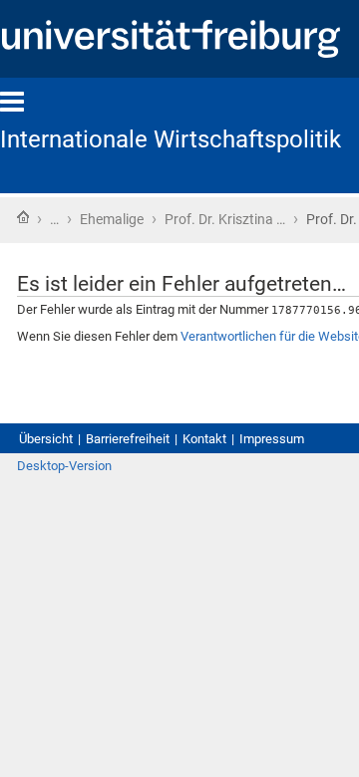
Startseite (23, 217)
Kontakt (204, 438)
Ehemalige (112, 219)
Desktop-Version (64, 465)
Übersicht (46, 438)
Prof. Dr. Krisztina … (225, 219)
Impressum (271, 438)
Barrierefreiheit (128, 438)
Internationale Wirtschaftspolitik (170, 139)
